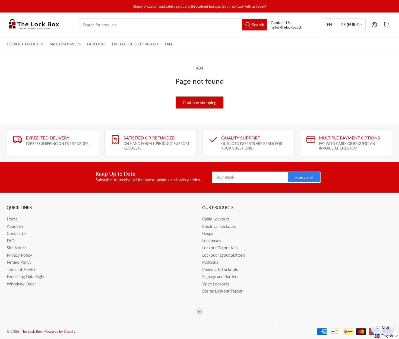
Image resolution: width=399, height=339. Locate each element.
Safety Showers (65, 44)
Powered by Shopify (60, 331)
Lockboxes (211, 240)
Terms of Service (21, 269)
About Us (15, 226)
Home (12, 218)
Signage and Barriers (220, 276)
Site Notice (17, 247)
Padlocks (96, 44)
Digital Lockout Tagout (135, 44)
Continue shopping (199, 102)
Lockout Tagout (23, 44)
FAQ (168, 44)
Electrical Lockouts (219, 226)
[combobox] (173, 24)
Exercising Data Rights (26, 276)
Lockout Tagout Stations (223, 255)
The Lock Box (31, 331)
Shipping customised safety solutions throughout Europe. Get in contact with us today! (199, 6)
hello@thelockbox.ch (286, 27)
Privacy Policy (19, 255)
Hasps (207, 233)
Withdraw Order (21, 283)
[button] (386, 336)
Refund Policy (19, 262)
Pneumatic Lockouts (220, 269)
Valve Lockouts (215, 283)
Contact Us (17, 233)
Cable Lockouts (216, 218)
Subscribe (304, 177)
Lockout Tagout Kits (220, 247)
